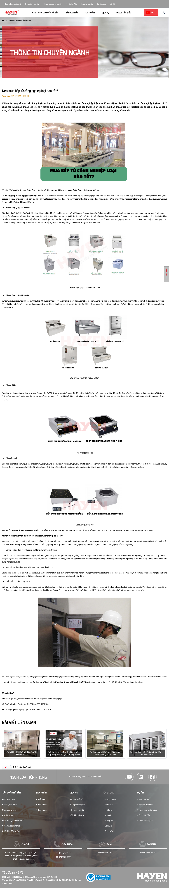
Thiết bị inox (41, 810)
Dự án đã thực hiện (32, 4)
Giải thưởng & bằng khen (12, 820)
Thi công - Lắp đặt (77, 810)
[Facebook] (152, 777)
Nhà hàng (108, 810)
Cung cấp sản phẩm (78, 804)
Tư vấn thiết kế (76, 799)
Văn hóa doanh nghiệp (11, 825)
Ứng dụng (109, 792)
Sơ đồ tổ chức (8, 815)
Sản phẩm (90, 12)
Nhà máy (108, 815)
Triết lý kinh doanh (10, 804)
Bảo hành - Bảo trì (77, 815)
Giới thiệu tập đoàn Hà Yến (45, 12)
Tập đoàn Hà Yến (11, 792)
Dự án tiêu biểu (123, 12)
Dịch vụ (105, 12)
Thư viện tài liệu (87, 4)
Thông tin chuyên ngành (52, 4)
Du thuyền (108, 831)
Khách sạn (108, 804)
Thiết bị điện (41, 804)
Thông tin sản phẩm (145, 820)
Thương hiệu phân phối (12, 4)
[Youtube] (129, 777)
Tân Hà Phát (72, 12)
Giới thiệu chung (9, 799)
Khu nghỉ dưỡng (110, 799)
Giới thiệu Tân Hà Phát (11, 831)
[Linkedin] (141, 777)
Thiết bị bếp (41, 799)
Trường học (108, 820)
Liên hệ (112, 4)
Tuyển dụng (101, 4)
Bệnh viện (108, 825)
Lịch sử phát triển (9, 810)
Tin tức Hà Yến (71, 4)
